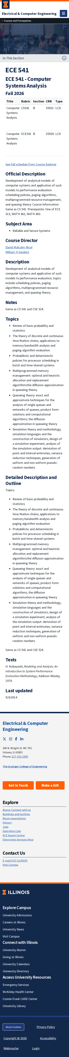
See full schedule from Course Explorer (30, 164)
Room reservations (14, 818)
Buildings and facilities (16, 814)
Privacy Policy (46, 1027)
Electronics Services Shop (18, 839)
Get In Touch (18, 785)
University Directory (16, 971)
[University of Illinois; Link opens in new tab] (16, 892)
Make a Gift (50, 785)
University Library (14, 1006)
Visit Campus (10, 865)
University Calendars (16, 964)
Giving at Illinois (13, 957)
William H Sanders (17, 252)
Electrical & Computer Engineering (25, 726)
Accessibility (48, 1038)
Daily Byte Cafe (12, 831)
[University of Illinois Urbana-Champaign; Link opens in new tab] (6, 5)
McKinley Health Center (18, 992)
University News (13, 929)
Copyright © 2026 (15, 1038)
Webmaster (11, 1048)
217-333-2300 (20, 756)
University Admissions (17, 915)
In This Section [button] (13, 58)
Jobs (5, 827)
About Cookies (13, 1027)
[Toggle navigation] (63, 13)
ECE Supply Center (14, 835)
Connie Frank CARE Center (20, 999)
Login (35, 1048)
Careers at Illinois (14, 922)
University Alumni (14, 950)
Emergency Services (16, 985)
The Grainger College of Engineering (25, 766)
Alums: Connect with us (17, 810)
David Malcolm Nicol (18, 247)
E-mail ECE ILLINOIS (15, 860)
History (7, 822)
